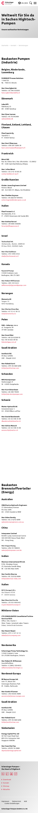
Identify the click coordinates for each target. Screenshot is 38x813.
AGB (25, 801)
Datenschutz (16, 801)
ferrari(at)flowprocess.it (10, 226)
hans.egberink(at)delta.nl (11, 93)
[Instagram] (15, 773)
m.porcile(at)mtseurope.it (11, 605)
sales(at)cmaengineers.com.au (13, 522)
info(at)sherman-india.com (11, 579)
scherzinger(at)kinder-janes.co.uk (14, 200)
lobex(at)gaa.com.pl (9, 342)
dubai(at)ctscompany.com (11, 635)
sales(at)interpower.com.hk (11, 550)
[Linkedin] (3, 773)
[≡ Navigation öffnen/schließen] (35, 3)
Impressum (5, 801)
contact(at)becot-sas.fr (10, 174)
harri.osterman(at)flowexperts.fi (13, 148)
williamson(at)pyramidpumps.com (14, 285)
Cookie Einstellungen (12, 803)
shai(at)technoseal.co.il (10, 256)
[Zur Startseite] (8, 3)
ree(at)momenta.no (9, 314)
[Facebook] (7, 773)
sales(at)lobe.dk (7, 119)
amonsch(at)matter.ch (10, 430)
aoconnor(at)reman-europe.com (13, 696)
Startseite (5, 45)
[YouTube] (11, 773)
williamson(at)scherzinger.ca (12, 668)
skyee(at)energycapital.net (11, 750)
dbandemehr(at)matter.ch (11, 421)
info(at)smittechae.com (10, 368)
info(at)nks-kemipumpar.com (12, 394)
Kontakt (13, 45)
